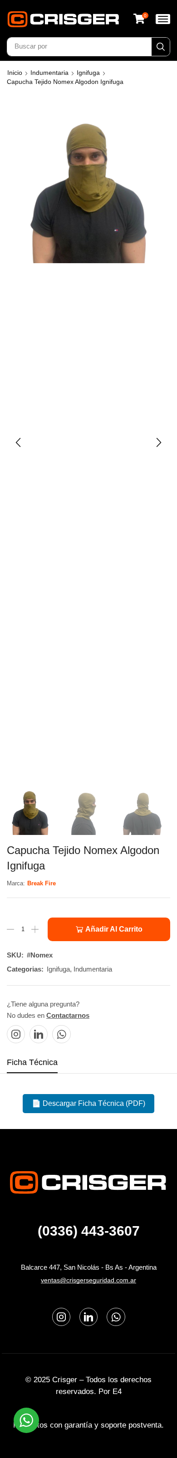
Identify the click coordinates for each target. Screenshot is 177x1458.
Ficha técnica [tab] (32, 1062)
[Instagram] (16, 1034)
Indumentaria (49, 72)
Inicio (14, 72)
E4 (117, 1391)
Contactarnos (67, 1015)
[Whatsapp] (61, 1034)
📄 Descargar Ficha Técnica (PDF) (88, 1103)
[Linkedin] (39, 1034)
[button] (140, 19)
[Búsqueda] (161, 47)
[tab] (32, 1065)
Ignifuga (88, 72)
